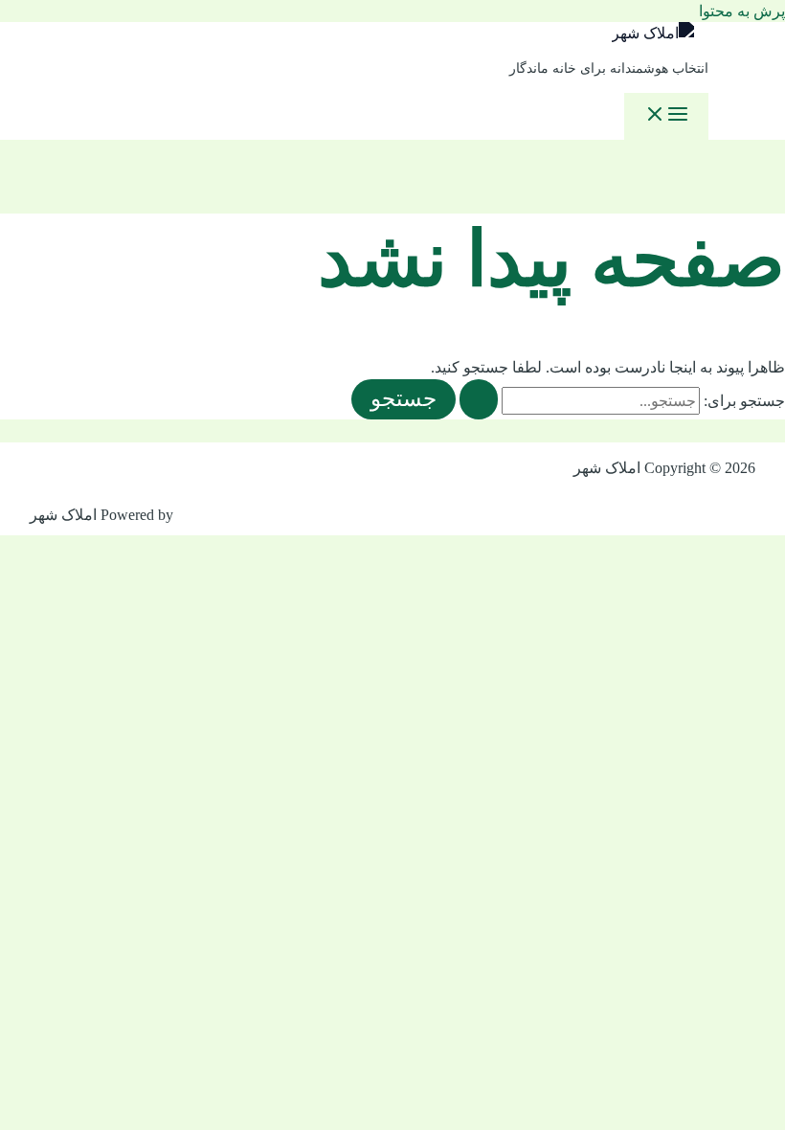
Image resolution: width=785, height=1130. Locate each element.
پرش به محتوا (742, 11)
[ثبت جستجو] (479, 399)
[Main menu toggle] (666, 116)
